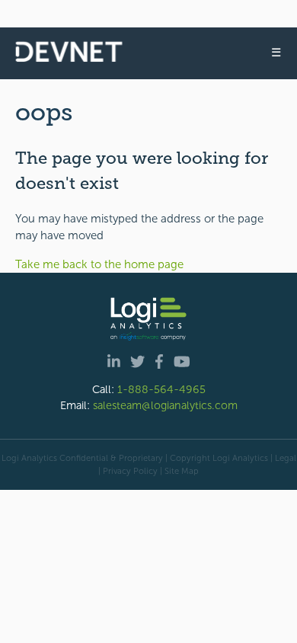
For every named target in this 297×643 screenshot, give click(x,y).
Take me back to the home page (99, 264)
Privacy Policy (130, 470)
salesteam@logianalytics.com (165, 405)
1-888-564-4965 (161, 389)
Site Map (181, 470)
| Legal (283, 458)
